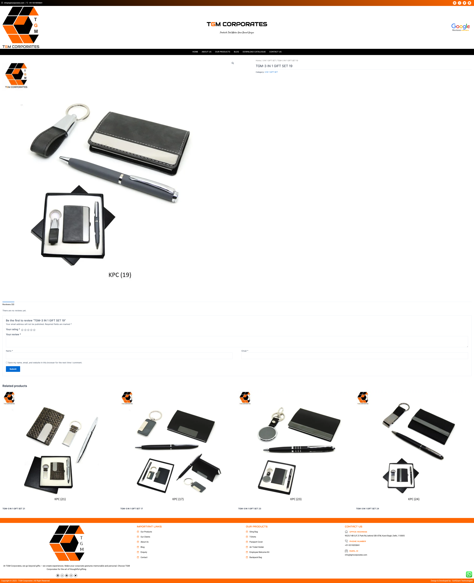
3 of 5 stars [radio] (28, 330)
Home (195, 52)
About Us (206, 52)
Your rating (13, 329)
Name (9, 351)
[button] (233, 63)
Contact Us (275, 52)
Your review (13, 334)
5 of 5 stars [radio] (34, 330)
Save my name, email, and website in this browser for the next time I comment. (45, 362)
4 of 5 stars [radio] (31, 330)
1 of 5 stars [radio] (22, 330)
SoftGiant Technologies (462, 581)
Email (245, 351)
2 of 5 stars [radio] (25, 330)
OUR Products (222, 52)
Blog (236, 52)
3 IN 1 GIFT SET (269, 60)
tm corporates (237, 24)
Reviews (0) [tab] (8, 304)
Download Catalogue (254, 52)
